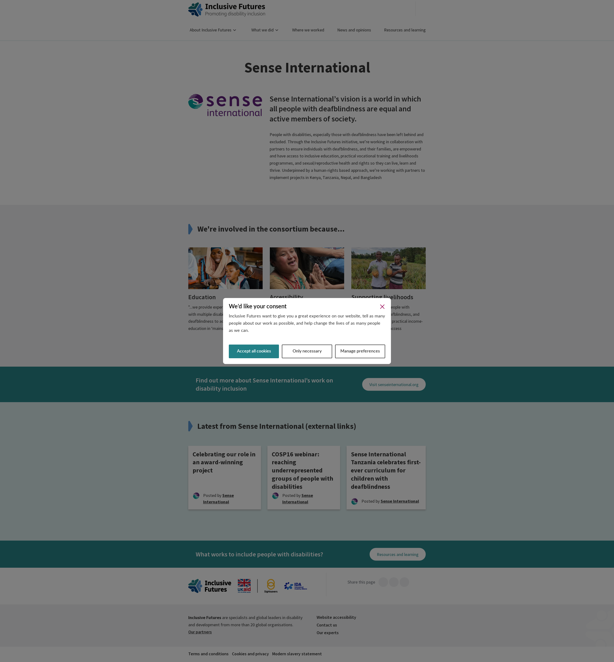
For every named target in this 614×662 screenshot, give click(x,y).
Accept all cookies (254, 351)
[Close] (382, 307)
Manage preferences (360, 351)
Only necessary (307, 351)
